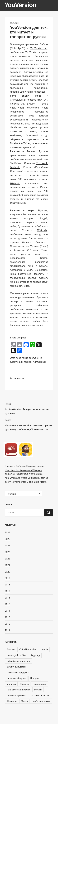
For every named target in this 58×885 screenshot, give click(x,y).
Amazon (11, 649)
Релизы (38, 689)
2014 (7, 610)
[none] (23, 493)
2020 (7, 571)
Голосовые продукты (18, 672)
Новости (19, 378)
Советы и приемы (16, 695)
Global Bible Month (36, 481)
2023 (7, 552)
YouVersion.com (38, 48)
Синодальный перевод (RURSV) (28, 99)
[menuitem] (39, 361)
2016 (7, 597)
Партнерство (39, 683)
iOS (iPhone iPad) (28, 649)
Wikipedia (15, 183)
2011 (7, 630)
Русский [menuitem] (11, 493)
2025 (7, 538)
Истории (34, 678)
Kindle (45, 649)
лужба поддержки (41, 701)
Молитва (11, 683)
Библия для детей (16, 666)
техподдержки (26, 147)
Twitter (26, 143)
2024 (7, 545)
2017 (7, 591)
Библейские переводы (18, 660)
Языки (24, 701)
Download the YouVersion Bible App (23, 470)
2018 (7, 584)
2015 (7, 604)
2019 (7, 578)
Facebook (15, 143)
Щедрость (12, 701)
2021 (7, 565)
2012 (7, 623)
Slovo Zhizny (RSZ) (25, 95)
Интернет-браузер (16, 678)
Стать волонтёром (39, 695)
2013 (7, 617)
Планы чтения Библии (18, 689)
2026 (7, 532)
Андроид (35, 655)
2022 (7, 558)
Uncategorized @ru (16, 655)
